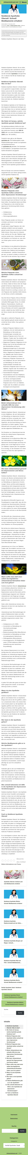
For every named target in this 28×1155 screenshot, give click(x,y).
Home (8, 25)
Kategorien (14, 1141)
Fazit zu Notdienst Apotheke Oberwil (12, 1093)
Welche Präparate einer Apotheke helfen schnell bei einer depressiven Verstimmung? (15, 1039)
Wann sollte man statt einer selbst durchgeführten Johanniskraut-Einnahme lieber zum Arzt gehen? (15, 1067)
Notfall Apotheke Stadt (15, 25)
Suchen (6, 1009)
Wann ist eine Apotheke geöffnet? (14, 1073)
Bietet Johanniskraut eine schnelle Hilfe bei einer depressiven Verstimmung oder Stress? (14, 1053)
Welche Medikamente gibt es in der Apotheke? (15, 1081)
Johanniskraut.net (11, 2)
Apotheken (14, 73)
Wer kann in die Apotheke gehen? (14, 1077)
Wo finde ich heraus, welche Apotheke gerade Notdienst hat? (14, 1032)
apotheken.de (5, 140)
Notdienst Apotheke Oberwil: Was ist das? (13, 1027)
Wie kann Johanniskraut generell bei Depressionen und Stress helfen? (14, 1060)
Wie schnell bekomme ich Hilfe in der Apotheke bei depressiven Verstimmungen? (14, 1087)
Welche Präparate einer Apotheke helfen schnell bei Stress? (15, 1046)
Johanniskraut (22, 586)
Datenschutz (14, 1118)
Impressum (14, 1114)
